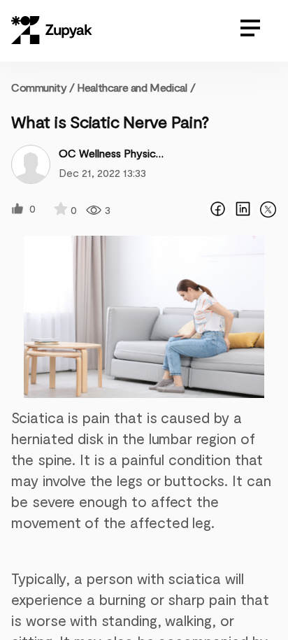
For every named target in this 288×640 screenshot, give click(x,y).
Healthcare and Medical (132, 87)
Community (43, 87)
